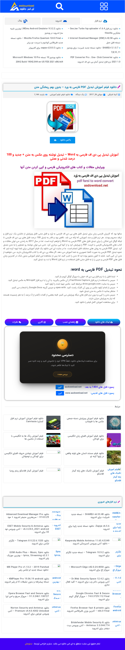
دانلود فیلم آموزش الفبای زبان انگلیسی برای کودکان (86, 437)
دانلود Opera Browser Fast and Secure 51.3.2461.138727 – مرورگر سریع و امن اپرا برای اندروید (27, 596)
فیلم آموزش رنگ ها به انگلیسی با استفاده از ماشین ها (27, 437)
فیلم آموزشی (55, 94)
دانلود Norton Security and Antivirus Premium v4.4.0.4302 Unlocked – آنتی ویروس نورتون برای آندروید (28, 611)
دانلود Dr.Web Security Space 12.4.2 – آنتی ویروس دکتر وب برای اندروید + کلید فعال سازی (87, 582)
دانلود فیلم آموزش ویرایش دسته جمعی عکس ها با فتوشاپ (85, 420)
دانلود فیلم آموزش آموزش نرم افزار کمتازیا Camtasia (26, 420)
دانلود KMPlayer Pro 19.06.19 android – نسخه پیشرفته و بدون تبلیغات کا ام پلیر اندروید (27, 580)
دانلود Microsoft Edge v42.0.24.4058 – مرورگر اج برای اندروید (89, 568)
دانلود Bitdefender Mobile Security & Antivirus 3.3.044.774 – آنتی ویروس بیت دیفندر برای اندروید (88, 625)
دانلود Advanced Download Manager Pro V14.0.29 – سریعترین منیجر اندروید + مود (27, 516)
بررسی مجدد (62, 374)
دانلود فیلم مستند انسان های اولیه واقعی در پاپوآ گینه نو (84, 455)
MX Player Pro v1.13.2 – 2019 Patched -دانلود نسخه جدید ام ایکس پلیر (28, 568)
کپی (59, 387)
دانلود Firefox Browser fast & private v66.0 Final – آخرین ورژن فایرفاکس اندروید (88, 609)
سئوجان (28, 643)
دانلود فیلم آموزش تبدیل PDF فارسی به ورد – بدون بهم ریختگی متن (75, 87)
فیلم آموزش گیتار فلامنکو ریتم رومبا (26, 471)
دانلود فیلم (65, 94)
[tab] (101, 21)
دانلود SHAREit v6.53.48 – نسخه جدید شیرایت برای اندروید (90, 516)
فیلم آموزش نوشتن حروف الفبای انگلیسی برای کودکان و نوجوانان (23, 455)
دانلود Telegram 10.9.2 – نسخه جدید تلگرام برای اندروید (87, 554)
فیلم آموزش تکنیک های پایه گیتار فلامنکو (88, 472)
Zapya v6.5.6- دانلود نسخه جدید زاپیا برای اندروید (88, 527)
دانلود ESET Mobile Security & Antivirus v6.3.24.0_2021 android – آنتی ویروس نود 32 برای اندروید (27, 529)
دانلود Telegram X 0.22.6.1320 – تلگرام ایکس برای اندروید (29, 542)
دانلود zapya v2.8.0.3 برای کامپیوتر (45, 48)
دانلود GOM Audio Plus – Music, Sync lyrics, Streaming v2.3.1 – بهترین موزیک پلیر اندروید (28, 555)
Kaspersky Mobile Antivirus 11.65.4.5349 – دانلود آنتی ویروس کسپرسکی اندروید (87, 542)
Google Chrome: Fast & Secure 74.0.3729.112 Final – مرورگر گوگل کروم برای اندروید (89, 596)
